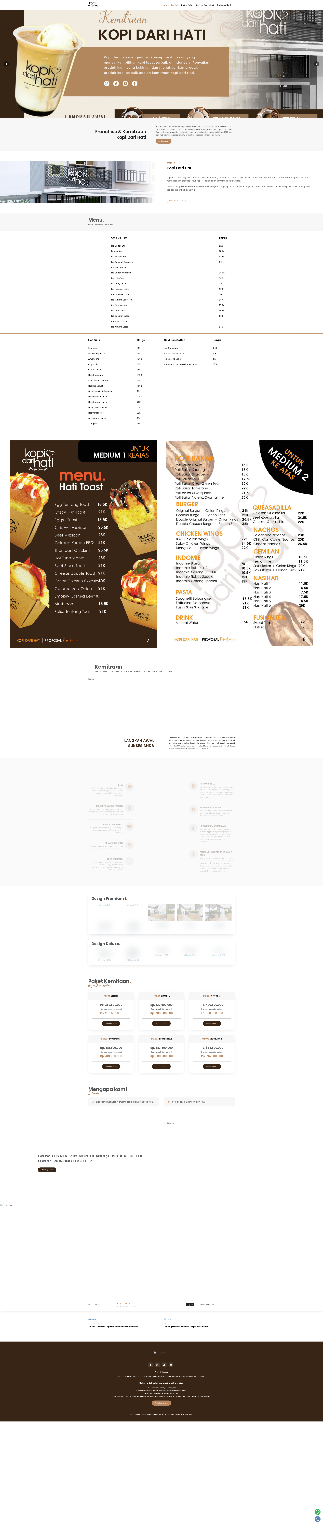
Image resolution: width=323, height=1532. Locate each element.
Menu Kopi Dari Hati (170, 5)
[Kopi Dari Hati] (93, 6)
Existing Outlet (186, 5)
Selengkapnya (175, 201)
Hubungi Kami (111, 1023)
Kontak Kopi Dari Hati (225, 5)
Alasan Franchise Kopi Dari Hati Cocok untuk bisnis (113, 1326)
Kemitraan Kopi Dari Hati (205, 5)
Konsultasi (165, 141)
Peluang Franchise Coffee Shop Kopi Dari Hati (186, 1326)
